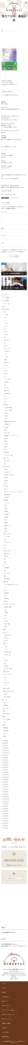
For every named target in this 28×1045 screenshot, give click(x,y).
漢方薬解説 (5, 500)
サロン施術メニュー (6, 996)
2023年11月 (6, 799)
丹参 (5, 539)
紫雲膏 (5, 528)
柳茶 (5, 401)
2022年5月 (5, 825)
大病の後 (6, 334)
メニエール (6, 326)
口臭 (5, 615)
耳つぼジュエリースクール (7, 1019)
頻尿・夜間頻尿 (7, 697)
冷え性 (5, 418)
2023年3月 (5, 816)
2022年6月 (5, 823)
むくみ (5, 649)
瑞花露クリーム (7, 525)
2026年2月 (5, 748)
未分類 (3, 306)
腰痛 (5, 576)
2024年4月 (5, 789)
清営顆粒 (6, 522)
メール (3, 235)
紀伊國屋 (3, 153)
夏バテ (5, 328)
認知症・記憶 (6, 671)
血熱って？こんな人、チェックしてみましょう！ (14, 491)
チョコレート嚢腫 (8, 410)
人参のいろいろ (7, 542)
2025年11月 (6, 750)
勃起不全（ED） (7, 553)
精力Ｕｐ (6, 345)
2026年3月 (5, 745)
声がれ (5, 618)
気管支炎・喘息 (7, 635)
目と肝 (5, 483)
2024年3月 (5, 791)
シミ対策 (6, 356)
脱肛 (5, 663)
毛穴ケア (6, 371)
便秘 (5, 646)
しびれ (4, 702)
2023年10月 (6, 801)
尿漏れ (5, 430)
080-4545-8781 (14, 860)
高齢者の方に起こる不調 (8, 691)
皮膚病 (3, 716)
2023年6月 (5, 808)
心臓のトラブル (6, 458)
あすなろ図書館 (5, 300)
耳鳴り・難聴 (7, 623)
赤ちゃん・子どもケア (7, 674)
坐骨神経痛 (6, 567)
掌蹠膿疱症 (6, 593)
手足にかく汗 (7, 340)
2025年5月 (5, 765)
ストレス (5, 376)
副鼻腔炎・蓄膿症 (8, 607)
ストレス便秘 (7, 379)
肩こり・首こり (7, 573)
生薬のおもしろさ (7, 534)
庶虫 (5, 545)
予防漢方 (6, 469)
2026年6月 (5, 740)
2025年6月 (5, 762)
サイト (2, 242)
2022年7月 (5, 820)
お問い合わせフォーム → (14, 878)
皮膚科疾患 (5, 581)
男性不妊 (6, 556)
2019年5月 (5, 828)
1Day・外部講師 (5, 298)
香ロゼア (6, 531)
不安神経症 (6, 382)
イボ (5, 320)
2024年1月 (5, 794)
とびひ (5, 680)
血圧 (5, 463)
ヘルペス (6, 323)
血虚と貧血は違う (8, 494)
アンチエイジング (7, 348)
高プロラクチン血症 (8, 455)
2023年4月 (5, 813)
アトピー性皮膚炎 (7, 719)
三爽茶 (5, 505)
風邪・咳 (6, 638)
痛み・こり (5, 564)
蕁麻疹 (5, 601)
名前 (3, 228)
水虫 (5, 595)
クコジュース (6, 503)
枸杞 (5, 548)
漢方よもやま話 (6, 466)
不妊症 (5, 413)
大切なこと (4, 988)
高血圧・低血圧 (6, 688)
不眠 (5, 385)
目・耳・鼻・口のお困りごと (9, 604)
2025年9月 (5, 755)
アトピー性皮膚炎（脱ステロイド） (11, 584)
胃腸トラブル (6, 643)
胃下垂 (5, 660)
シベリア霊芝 (7, 536)
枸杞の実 (6, 477)
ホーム (3, 983)
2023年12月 (6, 796)
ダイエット (5, 399)
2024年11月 (6, 777)
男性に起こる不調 (7, 550)
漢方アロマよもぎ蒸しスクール (8, 1014)
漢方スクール (5, 1001)
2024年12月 (6, 774)
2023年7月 (5, 806)
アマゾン (3, 150)
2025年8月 (5, 757)
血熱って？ (6, 489)
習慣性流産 (6, 452)
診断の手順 (6, 497)
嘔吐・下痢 (6, 682)
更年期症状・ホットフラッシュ (10, 435)
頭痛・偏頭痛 (7, 578)
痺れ (5, 570)
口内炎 (5, 609)
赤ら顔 (5, 373)
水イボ (5, 685)
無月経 (5, 449)
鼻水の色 (6, 640)
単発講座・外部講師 (6, 1023)
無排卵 (5, 446)
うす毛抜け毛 (7, 351)
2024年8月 (5, 779)
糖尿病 (4, 629)
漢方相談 (6, 480)
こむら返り (6, 314)
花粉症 (5, 626)
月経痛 (5, 441)
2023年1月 (5, 818)
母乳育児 (6, 444)
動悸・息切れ (7, 460)
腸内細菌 (6, 666)
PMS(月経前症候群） (8, 407)
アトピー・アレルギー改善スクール (9, 1010)
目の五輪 (6, 486)
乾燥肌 (5, 359)
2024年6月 (5, 784)
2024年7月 (5, 782)
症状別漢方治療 (5, 309)
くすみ (5, 354)
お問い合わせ (5, 1027)
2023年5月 (5, 811)
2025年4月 (5, 767)
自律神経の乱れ (7, 393)
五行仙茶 (6, 508)
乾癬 (5, 590)
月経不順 (6, 438)
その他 (4, 312)
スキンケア (5, 365)
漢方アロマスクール (6, 1005)
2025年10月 (6, 752)
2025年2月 (5, 772)
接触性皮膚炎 (6, 730)
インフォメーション (14, 197)
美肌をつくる (7, 362)
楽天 (2, 160)
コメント (4, 212)
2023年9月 (5, 803)
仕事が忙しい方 (7, 472)
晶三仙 (5, 520)
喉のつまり (6, 387)
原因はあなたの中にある (9, 475)
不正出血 (6, 416)
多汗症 (5, 331)
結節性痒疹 (6, 598)
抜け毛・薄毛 (7, 432)
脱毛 (5, 559)
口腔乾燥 (6, 612)
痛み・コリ (4, 699)
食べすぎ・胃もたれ (8, 668)
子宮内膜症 (6, 424)
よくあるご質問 (5, 1032)
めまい (5, 317)
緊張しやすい (7, 390)
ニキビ (5, 368)
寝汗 (5, 337)
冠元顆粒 (6, 511)
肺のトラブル (6, 632)
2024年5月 (5, 786)
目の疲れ (6, 621)
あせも (5, 677)
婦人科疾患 (5, 404)
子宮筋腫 (6, 427)
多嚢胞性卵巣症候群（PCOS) (10, 421)
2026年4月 (5, 743)
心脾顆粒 (6, 517)
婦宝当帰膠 (6, 514)
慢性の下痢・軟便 (8, 652)
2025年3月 (5, 769)
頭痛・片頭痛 (6, 713)
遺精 (5, 562)
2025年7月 (5, 760)
